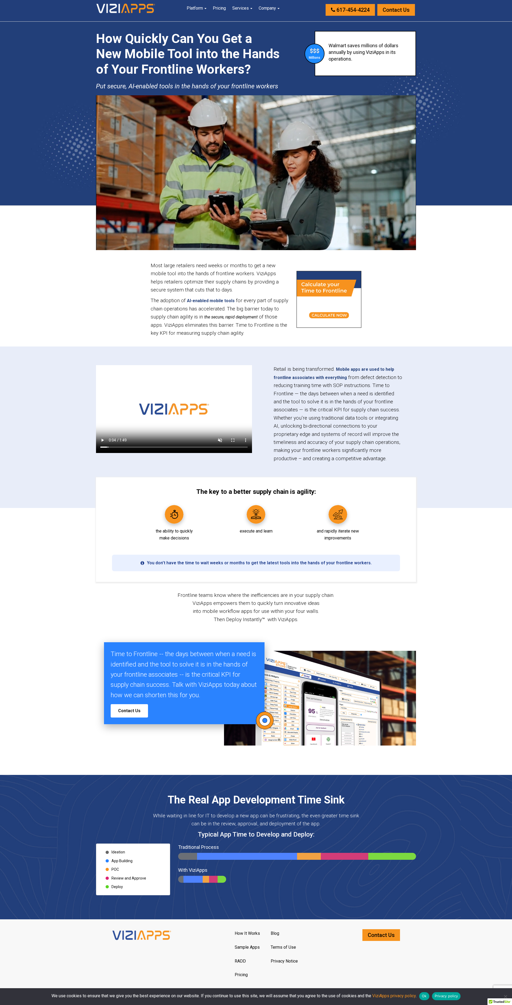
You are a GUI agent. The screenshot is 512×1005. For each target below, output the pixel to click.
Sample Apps (247, 947)
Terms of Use (283, 947)
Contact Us (396, 10)
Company (267, 8)
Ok (424, 996)
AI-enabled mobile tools (211, 300)
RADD (240, 961)
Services (240, 8)
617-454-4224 (352, 10)
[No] (505, 996)
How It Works (247, 933)
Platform (195, 8)
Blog (275, 933)
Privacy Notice (284, 961)
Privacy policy (446, 996)
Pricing (219, 8)
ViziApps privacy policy (394, 995)
